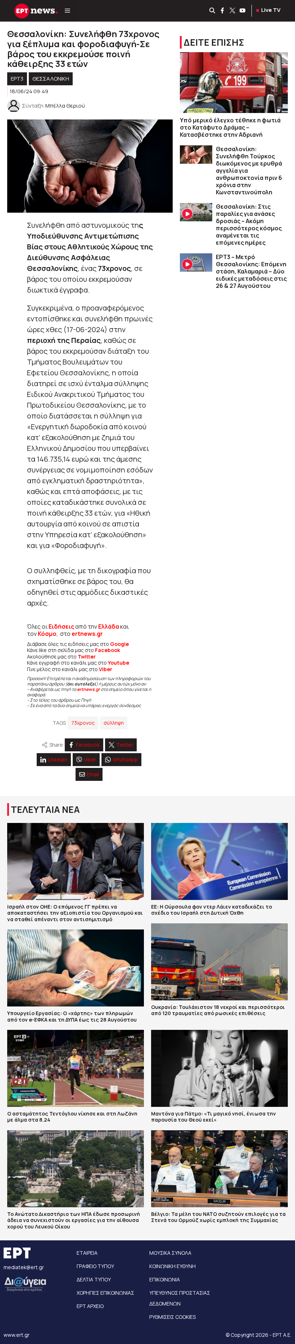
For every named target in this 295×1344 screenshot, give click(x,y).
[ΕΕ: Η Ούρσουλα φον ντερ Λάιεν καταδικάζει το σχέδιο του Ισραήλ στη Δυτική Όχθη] (219, 861)
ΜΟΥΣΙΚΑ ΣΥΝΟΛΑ (170, 1252)
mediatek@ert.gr (24, 1267)
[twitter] (233, 10)
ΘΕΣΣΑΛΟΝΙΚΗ (50, 78)
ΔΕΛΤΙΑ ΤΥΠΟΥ (94, 1279)
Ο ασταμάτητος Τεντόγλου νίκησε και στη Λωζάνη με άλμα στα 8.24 (72, 1116)
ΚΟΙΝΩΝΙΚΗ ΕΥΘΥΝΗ (172, 1266)
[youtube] (243, 10)
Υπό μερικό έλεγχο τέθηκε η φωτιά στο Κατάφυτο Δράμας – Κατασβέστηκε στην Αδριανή (230, 127)
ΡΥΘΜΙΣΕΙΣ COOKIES (172, 1316)
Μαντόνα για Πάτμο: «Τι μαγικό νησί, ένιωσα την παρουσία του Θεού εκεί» (213, 1116)
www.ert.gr (17, 1334)
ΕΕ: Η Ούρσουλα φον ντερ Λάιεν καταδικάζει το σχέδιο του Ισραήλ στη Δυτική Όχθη (211, 910)
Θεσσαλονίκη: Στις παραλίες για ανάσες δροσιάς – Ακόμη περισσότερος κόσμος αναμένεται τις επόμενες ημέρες (249, 224)
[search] (212, 10)
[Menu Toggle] (67, 10)
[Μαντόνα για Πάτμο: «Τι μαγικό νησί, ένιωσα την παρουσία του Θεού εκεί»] (219, 1068)
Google (119, 644)
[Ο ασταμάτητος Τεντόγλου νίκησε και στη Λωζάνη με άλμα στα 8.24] (75, 1068)
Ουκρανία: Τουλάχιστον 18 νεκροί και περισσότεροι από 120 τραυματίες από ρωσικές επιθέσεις (218, 1010)
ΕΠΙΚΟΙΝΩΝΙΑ (164, 1279)
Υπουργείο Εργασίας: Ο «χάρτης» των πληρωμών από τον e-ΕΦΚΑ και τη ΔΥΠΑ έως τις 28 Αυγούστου (72, 1016)
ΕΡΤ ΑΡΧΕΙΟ (90, 1306)
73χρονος (83, 722)
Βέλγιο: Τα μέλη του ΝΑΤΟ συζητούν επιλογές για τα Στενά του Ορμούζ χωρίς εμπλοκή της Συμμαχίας (218, 1217)
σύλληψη (114, 722)
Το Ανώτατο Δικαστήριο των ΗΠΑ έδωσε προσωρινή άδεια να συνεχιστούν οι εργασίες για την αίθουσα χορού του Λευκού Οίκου (73, 1220)
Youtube (118, 662)
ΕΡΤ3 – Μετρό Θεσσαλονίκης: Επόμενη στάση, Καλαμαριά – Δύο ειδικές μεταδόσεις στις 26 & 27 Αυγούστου (251, 271)
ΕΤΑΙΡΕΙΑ (87, 1252)
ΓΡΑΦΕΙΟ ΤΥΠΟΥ (95, 1266)
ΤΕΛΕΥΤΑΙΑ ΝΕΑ (45, 809)
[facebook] (222, 10)
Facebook (107, 650)
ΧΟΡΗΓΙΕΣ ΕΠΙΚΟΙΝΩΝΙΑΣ (105, 1292)
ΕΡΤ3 (17, 78)
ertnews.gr (88, 689)
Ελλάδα (108, 626)
